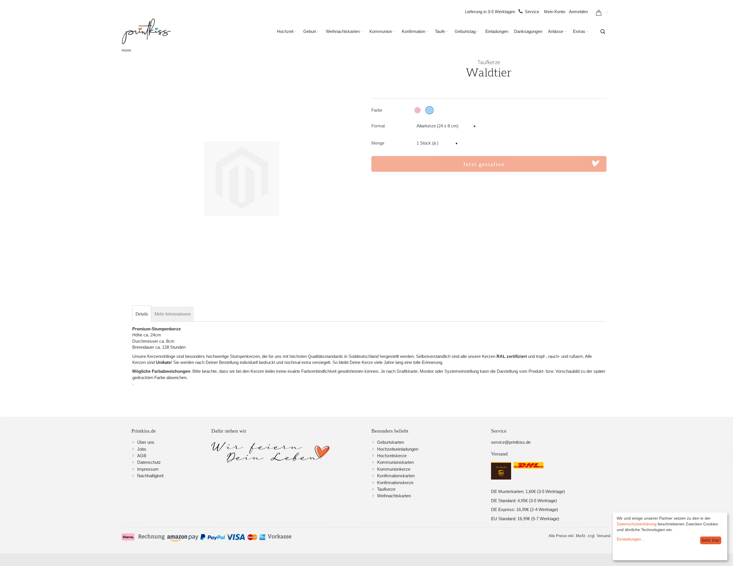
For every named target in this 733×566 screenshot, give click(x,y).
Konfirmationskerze (395, 482)
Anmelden (578, 11)
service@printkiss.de (511, 442)
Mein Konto (554, 11)
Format (378, 125)
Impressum (148, 469)
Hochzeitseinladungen (397, 449)
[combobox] (602, 31)
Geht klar (711, 540)
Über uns (145, 442)
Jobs (141, 449)
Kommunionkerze (393, 469)
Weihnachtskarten (394, 495)
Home (126, 50)
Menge (377, 143)
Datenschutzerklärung (637, 524)
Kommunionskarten (395, 462)
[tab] (141, 314)
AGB (141, 455)
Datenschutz (149, 462)
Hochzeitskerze (392, 455)
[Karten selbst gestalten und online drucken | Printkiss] (146, 31)
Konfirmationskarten (396, 475)
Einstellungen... (631, 539)
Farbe (376, 110)
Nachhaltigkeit (150, 475)
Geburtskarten (390, 442)
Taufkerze (386, 489)
